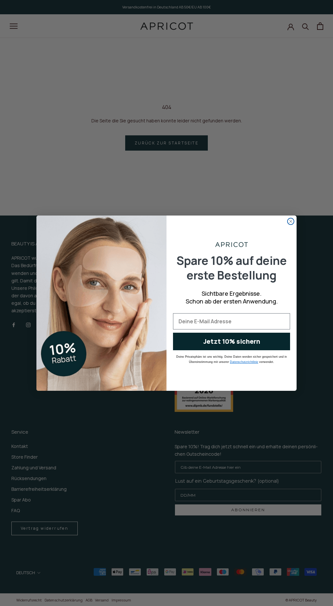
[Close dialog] (290, 221)
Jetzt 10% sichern (231, 341)
